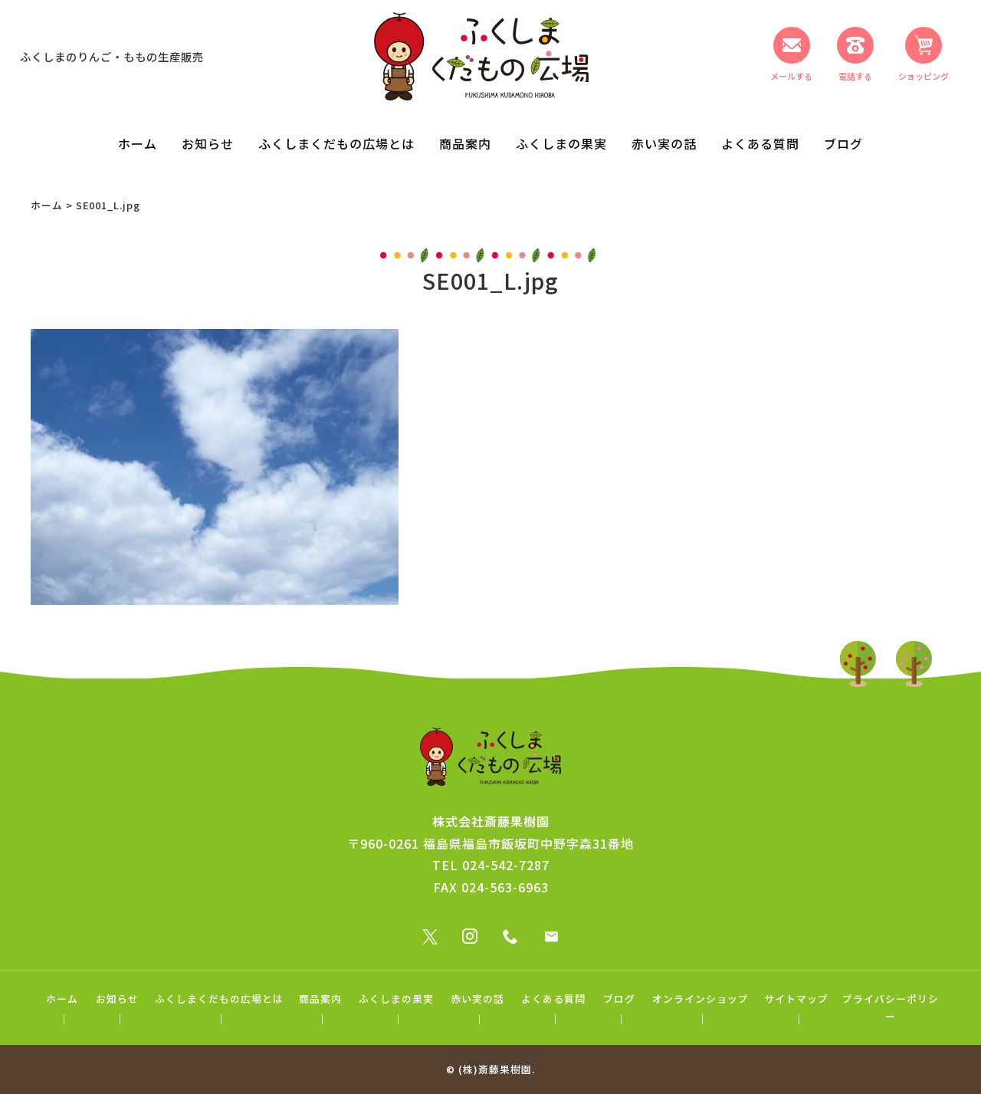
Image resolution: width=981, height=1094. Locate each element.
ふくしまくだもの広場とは (336, 143)
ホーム (137, 143)
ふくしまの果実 (561, 143)
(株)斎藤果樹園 (495, 1069)
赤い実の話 (664, 143)
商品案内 (465, 143)
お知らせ (208, 143)
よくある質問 (760, 143)
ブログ (843, 143)
